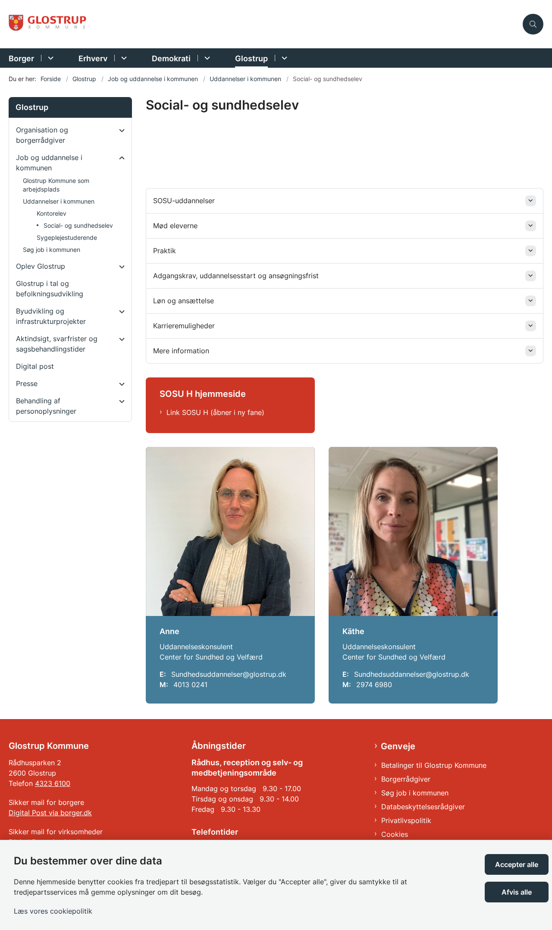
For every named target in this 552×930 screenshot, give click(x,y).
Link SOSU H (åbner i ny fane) (215, 412)
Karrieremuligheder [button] (184, 325)
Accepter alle (516, 864)
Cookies (394, 834)
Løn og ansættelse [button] (183, 300)
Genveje (398, 746)
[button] (120, 130)
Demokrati (171, 58)
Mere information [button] (181, 350)
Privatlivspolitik (406, 820)
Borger (21, 58)
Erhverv (92, 58)
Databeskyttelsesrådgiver (423, 806)
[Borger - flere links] (49, 58)
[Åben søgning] (533, 24)
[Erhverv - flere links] (122, 58)
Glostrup (251, 58)
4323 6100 (52, 783)
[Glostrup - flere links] (283, 58)
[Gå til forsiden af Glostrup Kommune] (263, 24)
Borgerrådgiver (405, 779)
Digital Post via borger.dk (50, 812)
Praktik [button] (164, 250)
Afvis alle (517, 892)
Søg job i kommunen (414, 793)
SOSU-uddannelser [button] (184, 200)
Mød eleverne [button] (175, 225)
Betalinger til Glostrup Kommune (433, 765)
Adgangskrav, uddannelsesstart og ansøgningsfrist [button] (236, 275)
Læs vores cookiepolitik (53, 911)
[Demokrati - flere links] (206, 58)
